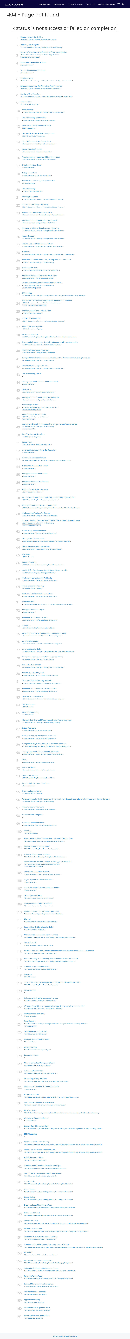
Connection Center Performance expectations (41, 911)
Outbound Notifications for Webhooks (37, 578)
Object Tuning (29, 1189)
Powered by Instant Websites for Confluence (65, 1336)
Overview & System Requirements (66, 337)
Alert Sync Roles (30, 1110)
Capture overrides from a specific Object (39, 1150)
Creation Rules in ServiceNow (32, 37)
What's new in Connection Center (35, 466)
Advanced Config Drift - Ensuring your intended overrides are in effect (51, 958)
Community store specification (34, 458)
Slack (24, 759)
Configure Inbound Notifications (45, 223)
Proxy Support (29, 1021)
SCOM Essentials (59, 4)
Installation (26, 625)
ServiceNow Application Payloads (37, 872)
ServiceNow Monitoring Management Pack (38, 181)
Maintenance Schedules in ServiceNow (39, 1102)
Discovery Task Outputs (30, 45)
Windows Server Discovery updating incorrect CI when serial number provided (54, 1006)
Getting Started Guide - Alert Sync (52, 81)
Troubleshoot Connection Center (33, 70)
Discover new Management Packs (37, 1307)
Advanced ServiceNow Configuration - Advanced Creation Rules (48, 838)
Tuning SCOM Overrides (63, 541)
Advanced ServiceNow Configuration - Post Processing (41, 86)
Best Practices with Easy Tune (33, 434)
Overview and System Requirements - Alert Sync (42, 1165)
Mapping (39, 313)
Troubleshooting (28, 188)
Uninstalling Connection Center (34, 530)
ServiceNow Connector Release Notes (36, 125)
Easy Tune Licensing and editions (36, 1315)
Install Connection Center (43, 152)
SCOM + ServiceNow (75, 4)
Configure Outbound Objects (44, 278)
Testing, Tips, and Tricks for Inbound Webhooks (40, 751)
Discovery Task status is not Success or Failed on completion (44, 52)
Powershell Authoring (30, 712)
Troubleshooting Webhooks (33, 807)
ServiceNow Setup (93, 1113)
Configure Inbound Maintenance (46, 738)
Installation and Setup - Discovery (35, 204)
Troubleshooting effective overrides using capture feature (46, 1244)
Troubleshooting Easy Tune (49, 407)
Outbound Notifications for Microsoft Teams (39, 688)
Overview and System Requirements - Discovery (40, 228)
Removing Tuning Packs (33, 1276)
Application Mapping (32, 1300)
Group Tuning (29, 1197)
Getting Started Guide (48, 337)
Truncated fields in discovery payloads (37, 680)
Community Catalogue (41, 417)
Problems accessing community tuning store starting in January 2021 (48, 497)
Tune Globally (29, 1181)
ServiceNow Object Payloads (33, 673)
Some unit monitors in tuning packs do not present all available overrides (52, 982)
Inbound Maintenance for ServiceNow (38, 1284)
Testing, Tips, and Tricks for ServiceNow (37, 244)
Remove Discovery (29, 562)
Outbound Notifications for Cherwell (36, 513)
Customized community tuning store (38, 1260)
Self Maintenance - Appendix (35, 1292)
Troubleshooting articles (106, 4)
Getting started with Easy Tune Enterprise (60, 604)
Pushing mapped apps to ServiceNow (36, 310)
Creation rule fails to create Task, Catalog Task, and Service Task (46, 260)
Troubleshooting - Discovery (50, 55)
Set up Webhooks (29, 728)
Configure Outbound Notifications (35, 481)
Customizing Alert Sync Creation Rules (38, 927)
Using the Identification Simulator (37, 854)
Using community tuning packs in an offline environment (44, 744)
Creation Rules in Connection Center (45, 39)
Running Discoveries (30, 196)
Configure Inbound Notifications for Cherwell (39, 220)
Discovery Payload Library (32, 791)
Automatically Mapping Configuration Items (41, 1268)
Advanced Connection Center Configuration (47, 89)
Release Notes (26, 102)
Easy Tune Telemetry (30, 334)
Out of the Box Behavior (72, 508)
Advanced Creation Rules (31, 649)
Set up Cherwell (30, 943)
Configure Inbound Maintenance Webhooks (39, 736)
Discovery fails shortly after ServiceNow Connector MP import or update (50, 342)
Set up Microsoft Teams (33, 895)
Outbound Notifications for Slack (35, 617)
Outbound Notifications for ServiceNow (37, 594)
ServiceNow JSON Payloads (32, 696)
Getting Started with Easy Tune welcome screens (43, 1173)
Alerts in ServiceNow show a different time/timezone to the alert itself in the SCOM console (59, 951)
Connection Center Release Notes (33, 62)
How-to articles (30, 990)
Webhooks (28, 1252)
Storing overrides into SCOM (33, 538)
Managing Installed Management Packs (39, 1063)
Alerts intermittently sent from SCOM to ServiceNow (42, 283)
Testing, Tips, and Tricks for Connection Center (49, 246)
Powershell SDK (28, 601)
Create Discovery (28, 236)
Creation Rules (67, 81)
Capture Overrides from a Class (36, 1126)
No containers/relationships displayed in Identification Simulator (47, 300)
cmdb (25, 305)
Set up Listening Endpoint (32, 149)
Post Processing (27, 78)
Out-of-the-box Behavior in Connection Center (50, 215)
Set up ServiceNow (29, 173)
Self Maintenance (39, 136)
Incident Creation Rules (31, 318)
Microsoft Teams (28, 767)
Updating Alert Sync (30, 267)
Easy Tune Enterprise (40, 604)
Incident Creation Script (33, 1229)
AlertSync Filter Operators (30, 94)
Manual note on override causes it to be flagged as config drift (48, 861)
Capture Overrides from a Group (36, 1142)
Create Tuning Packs (32, 1213)
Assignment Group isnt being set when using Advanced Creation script (49, 424)
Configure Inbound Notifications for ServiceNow (41, 397)
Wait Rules (26, 252)
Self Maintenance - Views (33, 1157)
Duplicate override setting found (36, 846)
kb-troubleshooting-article (30, 57)
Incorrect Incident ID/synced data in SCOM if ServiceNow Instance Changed (51, 520)
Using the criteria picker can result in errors (41, 998)
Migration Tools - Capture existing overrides (41, 935)
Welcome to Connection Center (45, 392)
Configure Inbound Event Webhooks (38, 903)
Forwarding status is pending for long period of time (42, 657)
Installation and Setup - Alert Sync (75, 295)
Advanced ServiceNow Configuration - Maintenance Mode (44, 633)
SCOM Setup (27, 293)
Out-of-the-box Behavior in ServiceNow (37, 212)
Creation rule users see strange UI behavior (41, 1236)
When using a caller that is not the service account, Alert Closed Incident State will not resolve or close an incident (65, 799)
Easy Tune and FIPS (31, 1094)
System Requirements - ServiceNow (36, 546)
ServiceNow (26, 389)
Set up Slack (27, 442)
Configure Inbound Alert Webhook (35, 350)
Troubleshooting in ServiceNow (34, 117)
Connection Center (44, 4)
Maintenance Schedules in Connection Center (41, 1086)
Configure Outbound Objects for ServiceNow (39, 275)
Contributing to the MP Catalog (34, 414)
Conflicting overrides (30, 404)
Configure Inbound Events (45, 906)
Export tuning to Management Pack (38, 1205)
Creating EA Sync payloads (32, 326)
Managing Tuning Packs (63, 460)
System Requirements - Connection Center (48, 549)
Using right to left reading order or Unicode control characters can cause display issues (56, 358)
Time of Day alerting (30, 775)
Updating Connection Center (33, 823)
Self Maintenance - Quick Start (35, 1031)
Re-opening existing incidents (35, 1079)
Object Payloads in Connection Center (47, 675)
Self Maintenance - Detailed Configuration (38, 133)
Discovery (38, 47)
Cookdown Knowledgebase (32, 815)
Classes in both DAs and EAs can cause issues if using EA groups (47, 720)
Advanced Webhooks (30, 641)
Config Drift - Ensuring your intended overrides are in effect (45, 570)
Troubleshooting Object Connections (36, 141)
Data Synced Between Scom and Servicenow (39, 505)
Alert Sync (38, 81)
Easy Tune (35, 104)
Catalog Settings (30, 1047)
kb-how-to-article (29, 419)
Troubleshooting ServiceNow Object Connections (41, 157)
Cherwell (27, 919)
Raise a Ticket (90, 4)
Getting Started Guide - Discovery (52, 47)
